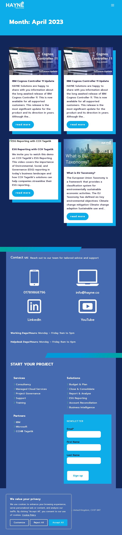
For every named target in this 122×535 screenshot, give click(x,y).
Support (20, 398)
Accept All (58, 522)
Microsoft (21, 427)
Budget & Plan (77, 384)
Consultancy (23, 384)
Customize (19, 522)
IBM (17, 422)
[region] (38, 511)
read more (23, 124)
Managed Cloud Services (31, 389)
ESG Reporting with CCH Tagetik (32, 149)
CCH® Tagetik (24, 431)
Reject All (39, 522)
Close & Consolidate (81, 389)
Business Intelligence (81, 407)
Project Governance (27, 393)
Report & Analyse (79, 393)
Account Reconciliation (82, 403)
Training (20, 403)
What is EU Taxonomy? (81, 173)
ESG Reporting (77, 398)
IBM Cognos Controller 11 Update (33, 81)
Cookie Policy (29, 515)
